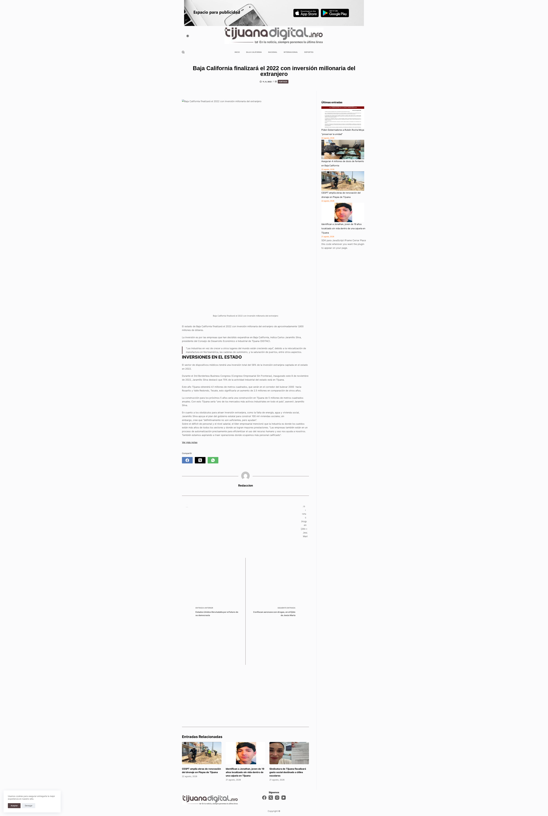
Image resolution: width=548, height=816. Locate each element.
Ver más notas (189, 442)
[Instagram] (277, 797)
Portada (283, 82)
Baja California (254, 52)
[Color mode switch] (187, 36)
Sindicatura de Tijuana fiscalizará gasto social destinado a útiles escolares (287, 772)
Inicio (237, 52)
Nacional (272, 52)
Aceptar (14, 805)
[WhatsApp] (213, 460)
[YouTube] (283, 797)
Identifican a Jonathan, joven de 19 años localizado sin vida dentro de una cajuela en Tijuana (245, 772)
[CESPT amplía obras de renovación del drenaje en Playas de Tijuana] (201, 753)
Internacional (291, 52)
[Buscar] (183, 52)
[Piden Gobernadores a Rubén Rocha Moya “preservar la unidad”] (342, 117)
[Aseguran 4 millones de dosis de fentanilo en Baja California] (342, 149)
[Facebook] (187, 460)
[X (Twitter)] (200, 460)
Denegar (28, 805)
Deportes (308, 52)
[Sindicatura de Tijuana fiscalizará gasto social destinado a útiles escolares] (289, 753)
